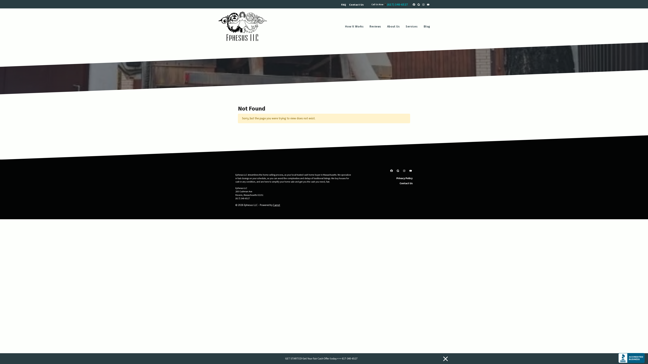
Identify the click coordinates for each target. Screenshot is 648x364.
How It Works (354, 26)
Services (411, 26)
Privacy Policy (404, 178)
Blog (427, 26)
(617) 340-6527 (397, 5)
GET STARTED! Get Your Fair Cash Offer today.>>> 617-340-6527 (321, 358)
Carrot (276, 205)
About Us (393, 26)
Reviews (375, 26)
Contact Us (356, 5)
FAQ (343, 5)
